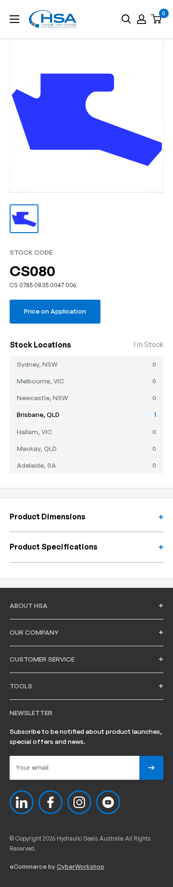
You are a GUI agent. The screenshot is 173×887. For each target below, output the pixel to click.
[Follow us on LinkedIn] (22, 802)
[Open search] (126, 19)
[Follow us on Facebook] (50, 802)
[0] (156, 19)
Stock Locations (40, 344)
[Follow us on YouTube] (108, 802)
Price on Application (55, 311)
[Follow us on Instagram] (79, 802)
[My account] (141, 19)
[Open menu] (14, 19)
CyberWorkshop (80, 866)
